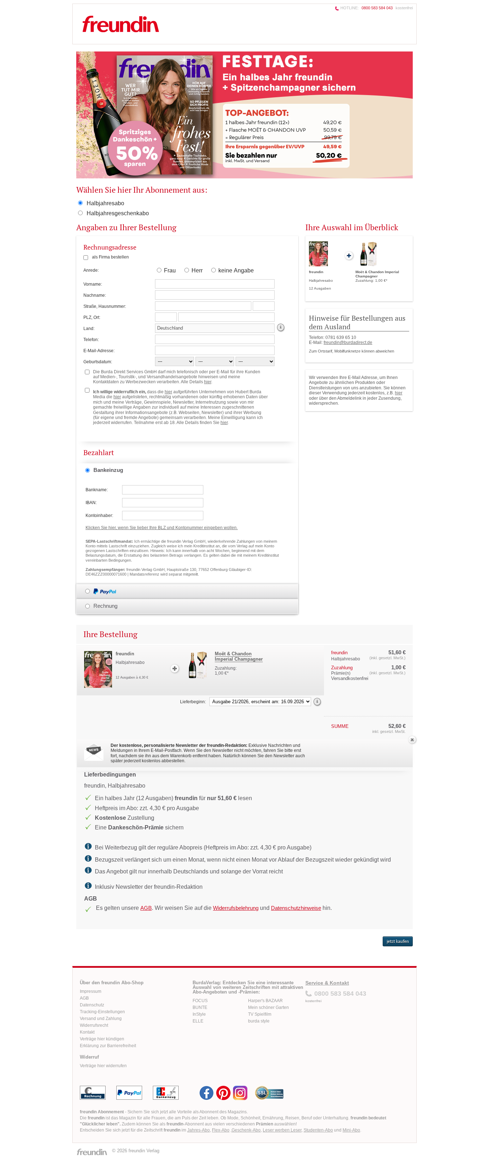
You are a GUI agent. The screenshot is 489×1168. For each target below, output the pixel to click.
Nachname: (94, 295)
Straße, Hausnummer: (104, 306)
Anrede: (91, 270)
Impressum (90, 991)
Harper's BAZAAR (265, 1000)
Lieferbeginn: (193, 701)
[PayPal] (107, 591)
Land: (89, 328)
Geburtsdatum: (97, 361)
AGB (146, 908)
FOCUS (200, 1000)
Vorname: (92, 284)
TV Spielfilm (259, 1014)
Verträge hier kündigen (102, 1038)
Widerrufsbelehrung (235, 908)
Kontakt (87, 1032)
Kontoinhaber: (99, 515)
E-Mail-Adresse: (99, 350)
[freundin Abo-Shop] (153, 23)
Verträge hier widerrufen (103, 1065)
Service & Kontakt (327, 983)
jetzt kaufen (398, 941)
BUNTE (200, 1007)
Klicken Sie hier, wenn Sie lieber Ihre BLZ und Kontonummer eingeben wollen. (162, 527)
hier (398, 392)
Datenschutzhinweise (296, 908)
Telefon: (91, 339)
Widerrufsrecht (94, 1025)
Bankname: (97, 489)
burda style (259, 1021)
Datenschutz (92, 1004)
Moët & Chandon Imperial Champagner (239, 656)
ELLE (198, 1021)
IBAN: (91, 502)
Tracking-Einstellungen (102, 1011)
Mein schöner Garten (268, 1007)
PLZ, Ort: (91, 317)
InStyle (199, 1014)
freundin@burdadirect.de (348, 342)
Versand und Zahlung (101, 1018)
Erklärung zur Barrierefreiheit (108, 1045)
